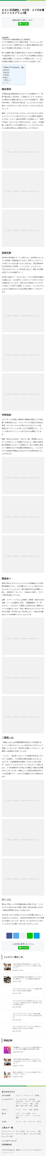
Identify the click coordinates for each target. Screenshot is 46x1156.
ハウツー (27, 1115)
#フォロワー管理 (35, 1134)
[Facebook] (9, 936)
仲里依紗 (6, 75)
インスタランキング (9, 1141)
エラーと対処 (26, 1113)
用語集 (37, 1095)
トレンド (18, 1095)
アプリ (18, 1113)
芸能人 (36, 1106)
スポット (4, 1110)
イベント (18, 1109)
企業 (36, 1103)
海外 (31, 1106)
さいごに (6, 82)
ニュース (18, 1121)
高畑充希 (6, 72)
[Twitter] (16, 936)
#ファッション (31, 1131)
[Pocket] (23, 936)
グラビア (27, 1101)
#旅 (39, 1131)
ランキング (31, 1121)
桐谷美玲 (6, 70)
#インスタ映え (20, 1131)
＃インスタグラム (21, 1099)
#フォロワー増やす (22, 1134)
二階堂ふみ (7, 80)
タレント (18, 1103)
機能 (17, 1118)
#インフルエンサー (8, 1134)
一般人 (31, 1103)
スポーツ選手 (36, 1101)
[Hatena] (37, 936)
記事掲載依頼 (7, 1145)
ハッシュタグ (36, 1115)
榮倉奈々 (6, 77)
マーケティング (28, 1095)
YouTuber (32, 1099)
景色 (30, 1109)
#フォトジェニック (8, 1131)
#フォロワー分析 (7, 1136)
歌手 (26, 1106)
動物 (17, 1106)
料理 (21, 1106)
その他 (4, 1122)
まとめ (39, 1121)
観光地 (36, 1109)
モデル (25, 1103)
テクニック (19, 1115)
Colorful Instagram (23, 3)
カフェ (25, 1109)
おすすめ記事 (6, 1095)
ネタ (24, 1121)
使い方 (4, 1113)
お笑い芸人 (19, 1101)
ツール (34, 1113)
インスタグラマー (7, 1099)
